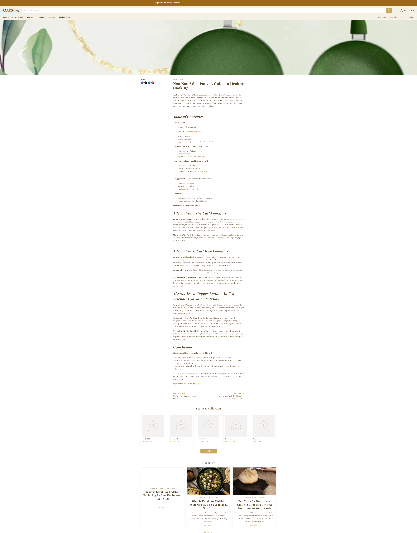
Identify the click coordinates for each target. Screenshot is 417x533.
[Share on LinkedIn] (149, 82)
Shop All (6, 17)
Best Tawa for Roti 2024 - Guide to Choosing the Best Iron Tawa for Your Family (254, 504)
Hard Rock (30, 17)
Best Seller (394, 17)
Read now (161, 507)
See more (207, 532)
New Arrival (382, 17)
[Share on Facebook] (142, 82)
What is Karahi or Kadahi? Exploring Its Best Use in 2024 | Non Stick (162, 495)
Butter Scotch (17, 17)
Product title (146, 439)
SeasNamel (52, 17)
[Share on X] (145, 82)
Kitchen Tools (64, 17)
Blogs (403, 17)
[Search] (389, 10)
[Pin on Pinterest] (152, 82)
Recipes (411, 17)
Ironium (41, 17)
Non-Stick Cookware (194, 131)
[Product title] (153, 426)
